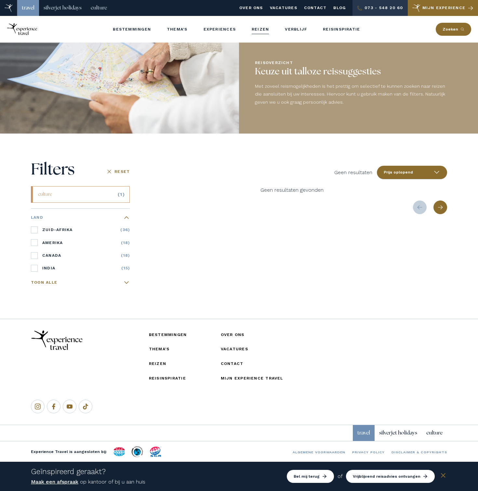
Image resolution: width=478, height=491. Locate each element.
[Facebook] (53, 406)
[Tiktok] (85, 406)
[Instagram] (38, 406)
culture (99, 7)
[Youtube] (69, 406)
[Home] (8, 8)
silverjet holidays (63, 7)
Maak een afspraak (54, 482)
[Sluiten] (443, 477)
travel (28, 7)
